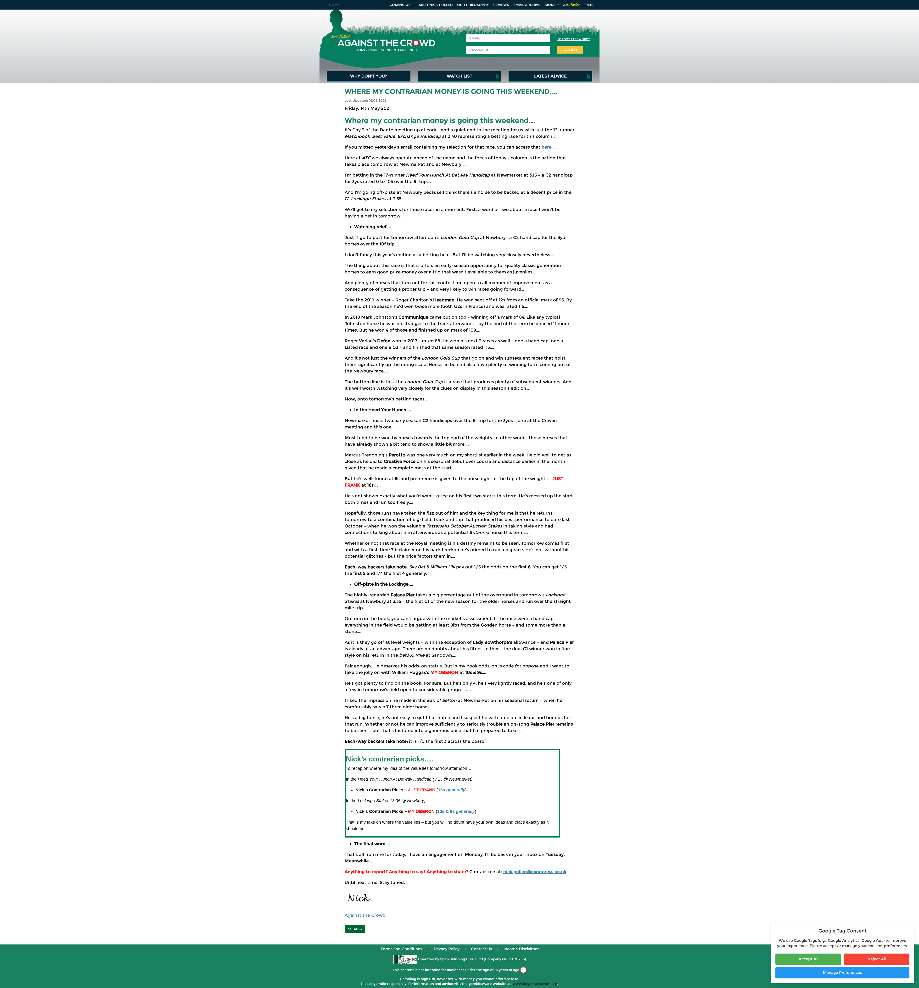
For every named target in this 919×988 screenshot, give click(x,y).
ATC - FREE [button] (577, 5)
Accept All (808, 959)
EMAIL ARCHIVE (526, 5)
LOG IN (569, 50)
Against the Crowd (365, 915)
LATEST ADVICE (550, 76)
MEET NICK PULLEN (436, 5)
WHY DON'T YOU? (368, 76)
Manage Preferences (842, 972)
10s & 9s (456, 811)
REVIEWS (501, 5)
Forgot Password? (573, 39)
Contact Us (481, 949)
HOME (334, 5)
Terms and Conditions (401, 949)
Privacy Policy (447, 949)
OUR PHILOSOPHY (473, 5)
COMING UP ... (402, 5)
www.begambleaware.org (535, 984)
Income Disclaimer (521, 949)
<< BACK (355, 929)
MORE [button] (550, 5)
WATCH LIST (459, 76)
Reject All (877, 959)
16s (451, 790)
